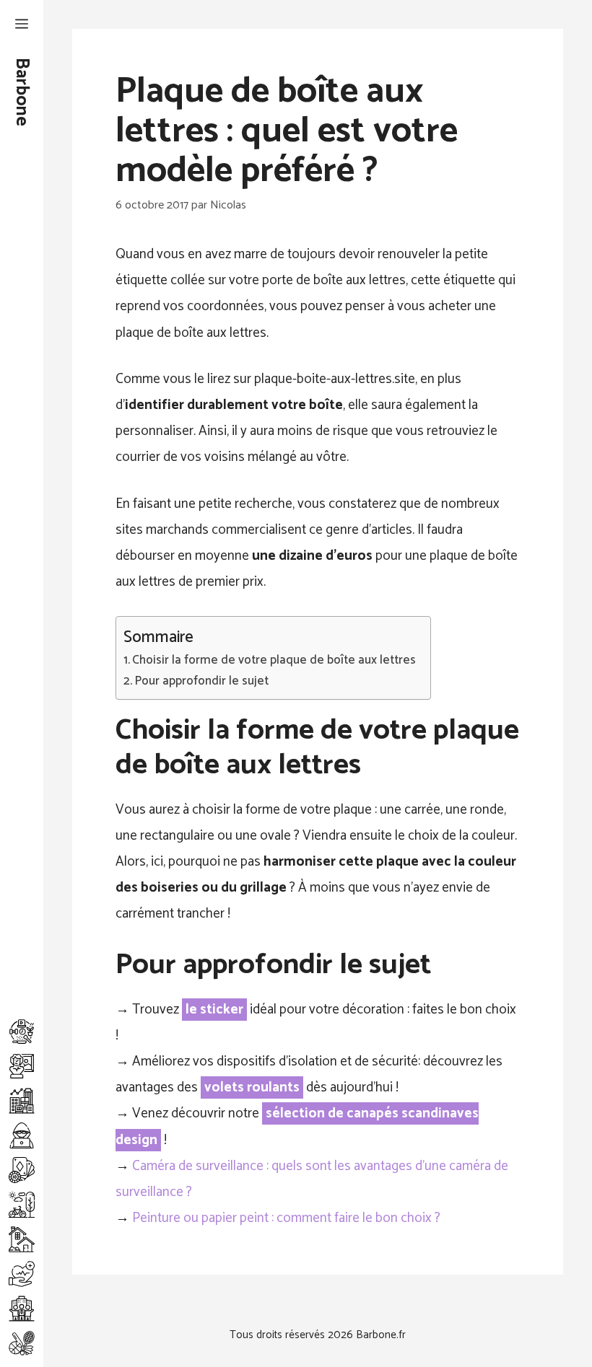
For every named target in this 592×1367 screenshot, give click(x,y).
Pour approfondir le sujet (201, 681)
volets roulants (252, 1087)
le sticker (214, 1009)
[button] (21, 25)
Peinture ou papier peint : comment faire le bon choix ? (286, 1218)
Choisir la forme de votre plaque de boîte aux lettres (274, 660)
